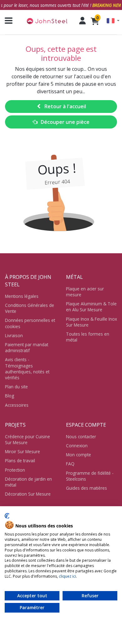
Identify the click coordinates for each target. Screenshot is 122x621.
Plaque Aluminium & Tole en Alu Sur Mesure (91, 307)
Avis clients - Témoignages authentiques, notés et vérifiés (27, 369)
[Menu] (6, 20)
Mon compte (78, 455)
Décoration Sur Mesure (28, 494)
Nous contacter (81, 436)
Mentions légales (21, 296)
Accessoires (16, 405)
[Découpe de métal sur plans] (47, 21)
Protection (15, 470)
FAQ (70, 464)
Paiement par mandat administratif (26, 347)
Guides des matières (86, 488)
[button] (113, 21)
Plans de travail (20, 460)
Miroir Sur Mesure (22, 451)
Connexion (77, 446)
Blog (9, 396)
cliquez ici (67, 576)
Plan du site (16, 387)
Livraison (14, 335)
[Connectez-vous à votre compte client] (82, 20)
